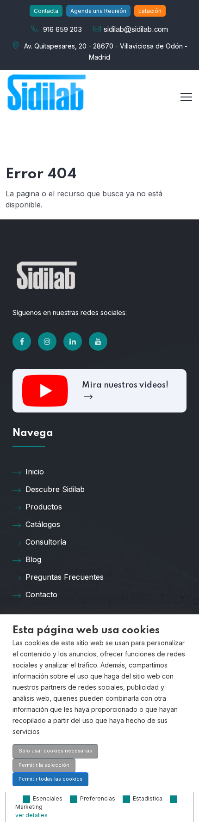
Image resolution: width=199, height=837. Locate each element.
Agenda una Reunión (98, 10)
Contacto (41, 594)
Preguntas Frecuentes (64, 577)
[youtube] (98, 341)
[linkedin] (72, 341)
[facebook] (21, 341)
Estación (150, 10)
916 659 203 (62, 29)
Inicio (34, 471)
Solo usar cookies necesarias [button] (55, 751)
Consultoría (45, 541)
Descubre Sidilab (55, 489)
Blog (33, 559)
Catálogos (42, 524)
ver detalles (31, 815)
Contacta (46, 10)
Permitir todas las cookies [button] (50, 779)
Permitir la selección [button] (44, 765)
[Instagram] (47, 341)
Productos (43, 506)
